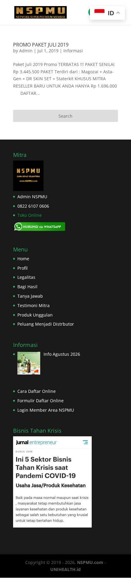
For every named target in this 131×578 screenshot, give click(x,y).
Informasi (73, 51)
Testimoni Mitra (33, 305)
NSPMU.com (90, 562)
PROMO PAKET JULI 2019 (41, 44)
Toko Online (29, 215)
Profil (22, 268)
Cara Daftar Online (36, 391)
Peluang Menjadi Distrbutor (45, 324)
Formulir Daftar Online (40, 400)
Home (23, 258)
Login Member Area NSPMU (45, 410)
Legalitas (26, 277)
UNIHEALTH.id (65, 569)
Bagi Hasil (27, 286)
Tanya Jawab (30, 296)
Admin (26, 51)
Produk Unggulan (35, 315)
